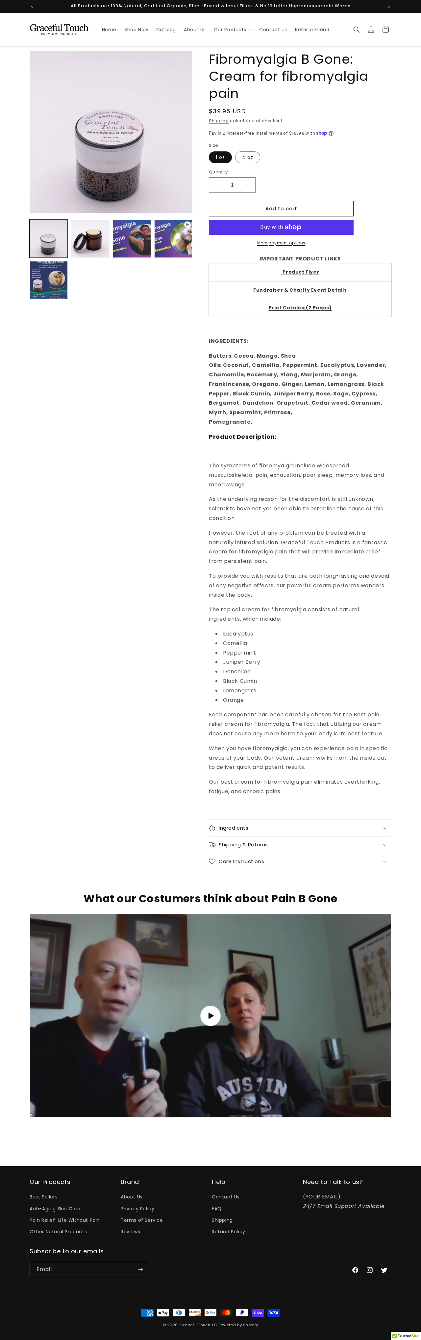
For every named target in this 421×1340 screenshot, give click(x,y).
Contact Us (226, 1197)
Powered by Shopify (238, 1325)
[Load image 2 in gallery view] (90, 239)
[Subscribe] (140, 1269)
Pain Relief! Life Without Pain (65, 1220)
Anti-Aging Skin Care (55, 1208)
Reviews (130, 1231)
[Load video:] (210, 1015)
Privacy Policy (137, 1208)
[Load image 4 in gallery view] (132, 239)
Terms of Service (142, 1220)
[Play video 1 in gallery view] (173, 239)
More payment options (281, 243)
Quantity (218, 172)
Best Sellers (44, 1197)
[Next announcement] (389, 6)
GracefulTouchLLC (198, 1325)
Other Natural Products (58, 1231)
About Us (132, 1197)
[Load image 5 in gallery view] (49, 280)
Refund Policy (228, 1231)
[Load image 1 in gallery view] (49, 239)
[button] (232, 29)
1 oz (220, 157)
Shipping (219, 120)
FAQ (217, 1208)
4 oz (247, 157)
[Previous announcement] (32, 6)
